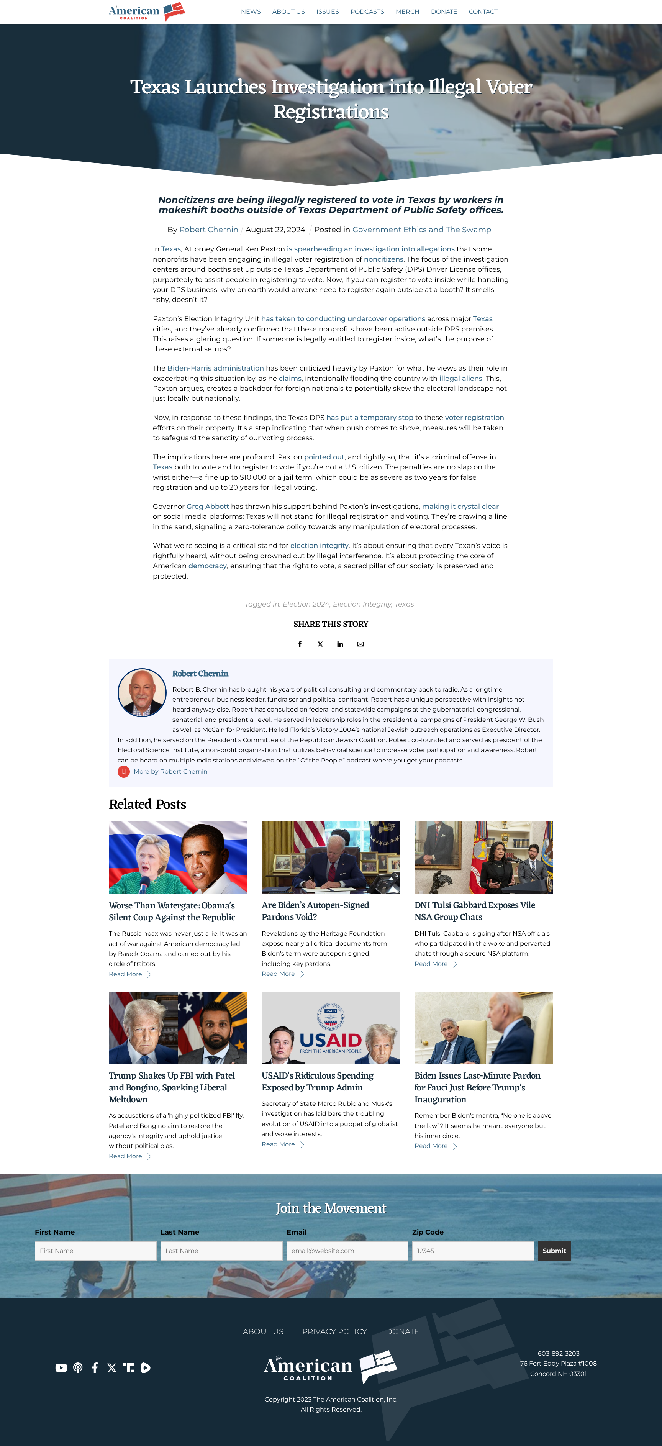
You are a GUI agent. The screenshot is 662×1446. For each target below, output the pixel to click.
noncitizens (383, 259)
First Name (55, 1232)
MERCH (407, 11)
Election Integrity (362, 604)
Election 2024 (306, 604)
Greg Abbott (208, 506)
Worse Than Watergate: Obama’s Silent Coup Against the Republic (172, 912)
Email (296, 1232)
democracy (207, 566)
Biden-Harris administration (215, 368)
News (251, 11)
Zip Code (428, 1232)
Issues (327, 11)
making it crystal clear (460, 506)
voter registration (474, 417)
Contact (483, 11)
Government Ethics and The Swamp (422, 229)
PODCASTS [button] (367, 11)
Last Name (180, 1232)
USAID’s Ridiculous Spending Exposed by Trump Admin (318, 1082)
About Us (288, 11)
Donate (444, 11)
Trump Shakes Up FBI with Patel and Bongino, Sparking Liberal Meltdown (172, 1088)
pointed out (324, 457)
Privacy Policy (334, 1331)
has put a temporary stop (369, 417)
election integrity (319, 545)
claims (290, 378)
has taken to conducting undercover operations (343, 319)
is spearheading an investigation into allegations (371, 249)
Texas (171, 249)
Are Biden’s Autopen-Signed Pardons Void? (315, 912)
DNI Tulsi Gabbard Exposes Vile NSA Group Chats (475, 912)
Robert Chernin (200, 674)
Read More (125, 974)
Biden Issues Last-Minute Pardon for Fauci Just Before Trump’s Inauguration (478, 1088)
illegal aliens (460, 378)
